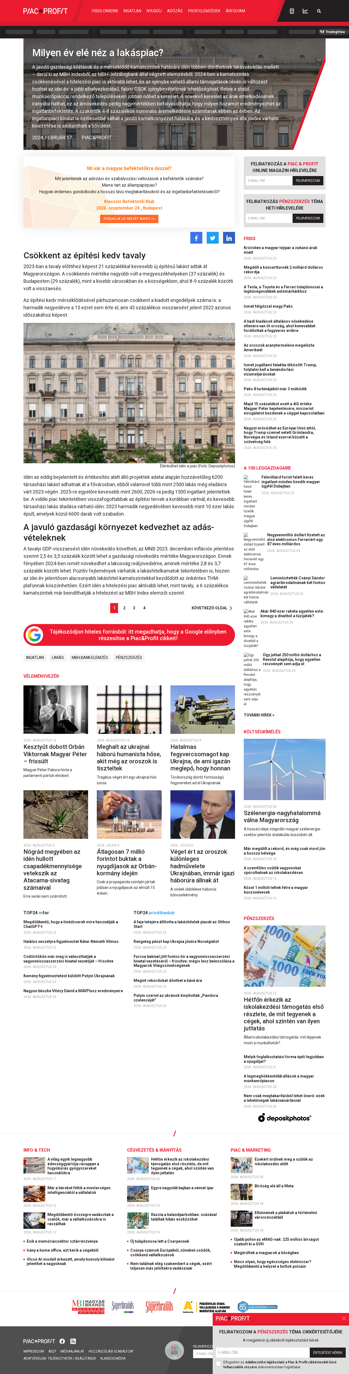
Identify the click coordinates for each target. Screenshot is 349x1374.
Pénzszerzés (129, 657)
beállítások (85, 1358)
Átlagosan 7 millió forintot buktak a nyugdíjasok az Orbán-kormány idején (127, 862)
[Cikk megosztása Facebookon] (196, 238)
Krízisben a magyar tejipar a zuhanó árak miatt (280, 250)
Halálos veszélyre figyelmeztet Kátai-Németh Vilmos (71, 941)
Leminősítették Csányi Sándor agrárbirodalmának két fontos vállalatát (297, 582)
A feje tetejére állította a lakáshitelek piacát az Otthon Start (182, 924)
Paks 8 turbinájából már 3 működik (276, 389)
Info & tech (36, 1150)
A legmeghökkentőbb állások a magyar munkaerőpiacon (279, 1078)
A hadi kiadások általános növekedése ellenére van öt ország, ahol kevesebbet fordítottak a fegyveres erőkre (279, 326)
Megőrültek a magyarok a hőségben (266, 1253)
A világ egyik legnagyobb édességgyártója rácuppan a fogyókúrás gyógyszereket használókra (73, 1166)
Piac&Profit (97, 137)
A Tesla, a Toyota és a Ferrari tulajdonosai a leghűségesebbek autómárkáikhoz (283, 289)
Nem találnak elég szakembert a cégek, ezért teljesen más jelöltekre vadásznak (171, 1265)
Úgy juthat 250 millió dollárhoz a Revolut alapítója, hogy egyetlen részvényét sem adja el (292, 659)
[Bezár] (344, 1318)
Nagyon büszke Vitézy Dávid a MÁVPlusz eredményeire (73, 991)
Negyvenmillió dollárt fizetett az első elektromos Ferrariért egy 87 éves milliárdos (296, 539)
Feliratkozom (308, 181)
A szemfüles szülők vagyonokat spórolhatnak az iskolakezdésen (274, 870)
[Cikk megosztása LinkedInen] (229, 238)
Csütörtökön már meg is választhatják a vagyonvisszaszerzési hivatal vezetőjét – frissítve (68, 958)
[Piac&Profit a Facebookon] (62, 1341)
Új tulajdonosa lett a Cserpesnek (159, 1241)
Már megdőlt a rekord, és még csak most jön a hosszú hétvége (284, 850)
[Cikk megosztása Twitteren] (213, 238)
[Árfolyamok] (305, 11)
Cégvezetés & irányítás (154, 1150)
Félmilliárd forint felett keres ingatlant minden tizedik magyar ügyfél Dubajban (290, 482)
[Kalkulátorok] (291, 11)
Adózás (175, 11)
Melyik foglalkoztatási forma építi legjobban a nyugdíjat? (284, 1059)
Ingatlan (132, 11)
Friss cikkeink (105, 11)
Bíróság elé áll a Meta (274, 1186)
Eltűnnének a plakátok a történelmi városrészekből (286, 1214)
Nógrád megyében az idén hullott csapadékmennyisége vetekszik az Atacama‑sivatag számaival (52, 869)
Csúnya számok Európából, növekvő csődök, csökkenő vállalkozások (170, 1252)
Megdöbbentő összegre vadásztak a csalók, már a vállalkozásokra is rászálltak (80, 1219)
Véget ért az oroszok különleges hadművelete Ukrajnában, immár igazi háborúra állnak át (202, 866)
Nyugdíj (154, 11)
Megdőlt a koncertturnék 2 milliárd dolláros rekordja (283, 269)
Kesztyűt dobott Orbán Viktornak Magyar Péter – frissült (55, 754)
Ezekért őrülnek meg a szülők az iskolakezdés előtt (284, 1161)
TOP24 (36, 912)
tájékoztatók (60, 1358)
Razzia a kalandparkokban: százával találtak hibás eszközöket (184, 1216)
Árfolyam (235, 11)
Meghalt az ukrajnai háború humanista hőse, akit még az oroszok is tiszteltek (129, 757)
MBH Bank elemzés (90, 657)
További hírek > (259, 715)
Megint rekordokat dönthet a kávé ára (168, 980)
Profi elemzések (204, 11)
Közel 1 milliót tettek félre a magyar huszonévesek (276, 889)
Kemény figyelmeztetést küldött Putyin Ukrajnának (69, 976)
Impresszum (33, 1351)
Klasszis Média (112, 1358)
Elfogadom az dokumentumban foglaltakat (279, 1364)
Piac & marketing (251, 1150)
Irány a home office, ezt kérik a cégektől (62, 1250)
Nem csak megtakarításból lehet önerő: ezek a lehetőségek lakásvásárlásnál (284, 1098)
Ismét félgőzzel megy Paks (269, 306)
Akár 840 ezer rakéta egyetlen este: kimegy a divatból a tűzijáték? (292, 613)
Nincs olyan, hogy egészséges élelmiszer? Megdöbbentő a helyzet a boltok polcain (272, 1264)
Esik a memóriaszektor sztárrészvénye (62, 1241)
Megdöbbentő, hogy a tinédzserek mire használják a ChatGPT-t (70, 924)
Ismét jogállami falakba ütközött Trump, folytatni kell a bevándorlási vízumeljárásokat (280, 369)
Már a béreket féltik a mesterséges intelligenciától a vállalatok (79, 1190)
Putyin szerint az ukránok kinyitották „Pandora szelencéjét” (176, 997)
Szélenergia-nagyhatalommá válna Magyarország (282, 817)
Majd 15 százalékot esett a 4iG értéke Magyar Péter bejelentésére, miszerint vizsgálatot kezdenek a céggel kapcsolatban (284, 408)
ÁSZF (52, 1351)
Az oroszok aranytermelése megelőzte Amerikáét (279, 347)
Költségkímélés (262, 731)
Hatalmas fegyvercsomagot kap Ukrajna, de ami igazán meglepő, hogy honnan (201, 757)
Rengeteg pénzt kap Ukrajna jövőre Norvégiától (177, 941)
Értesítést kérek (327, 1353)
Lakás (58, 657)
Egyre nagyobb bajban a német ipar (183, 1188)
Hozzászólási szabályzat (111, 1351)
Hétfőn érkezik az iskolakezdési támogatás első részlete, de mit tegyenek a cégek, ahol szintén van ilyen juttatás (284, 1014)
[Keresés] (319, 11)
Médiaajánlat (72, 1351)
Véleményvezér (41, 676)
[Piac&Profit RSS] (73, 1341)
